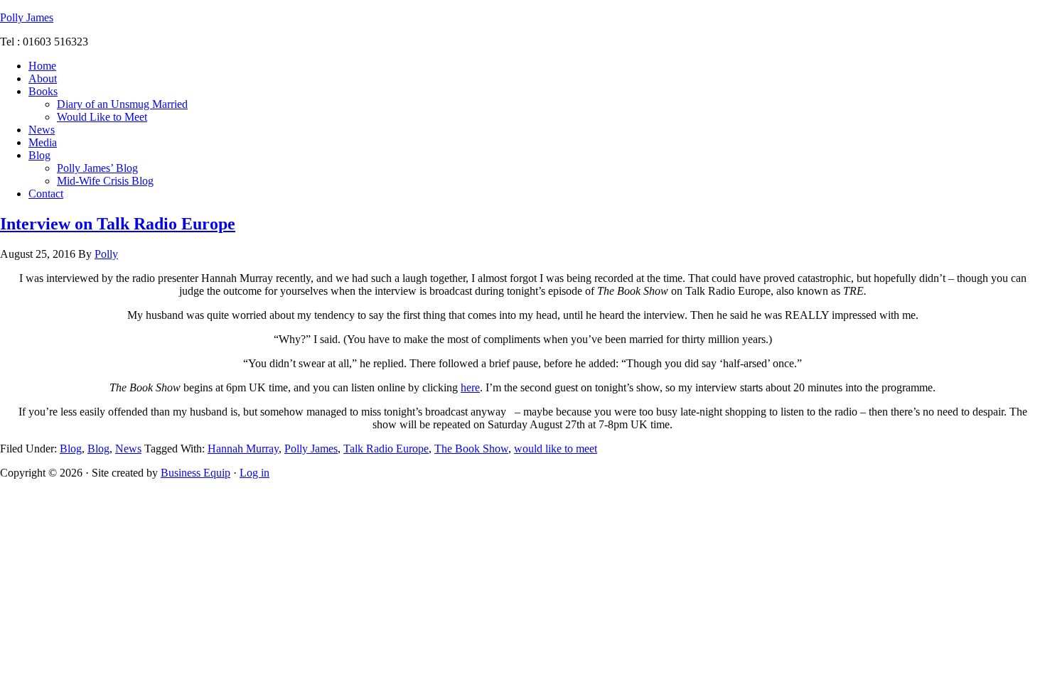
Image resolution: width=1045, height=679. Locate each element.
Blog (71, 448)
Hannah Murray (243, 448)
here (470, 387)
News (128, 448)
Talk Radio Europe (386, 448)
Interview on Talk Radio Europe (117, 223)
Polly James (26, 17)
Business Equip (195, 473)
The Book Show (471, 448)
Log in (254, 473)
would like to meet (555, 448)
